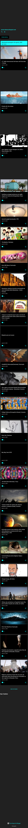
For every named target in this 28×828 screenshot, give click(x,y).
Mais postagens (14, 689)
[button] (25, 68)
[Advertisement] (14, 15)
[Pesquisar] (2, 32)
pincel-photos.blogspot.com (8, 29)
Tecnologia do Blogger (15, 823)
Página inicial (4, 37)
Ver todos (4, 44)
